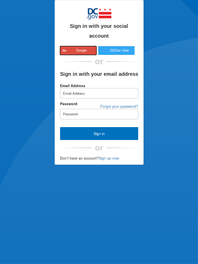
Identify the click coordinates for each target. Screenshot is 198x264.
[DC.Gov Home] (99, 13)
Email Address (72, 85)
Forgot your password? (119, 106)
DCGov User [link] (119, 50)
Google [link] (81, 50)
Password (68, 103)
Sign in (99, 133)
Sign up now (109, 158)
